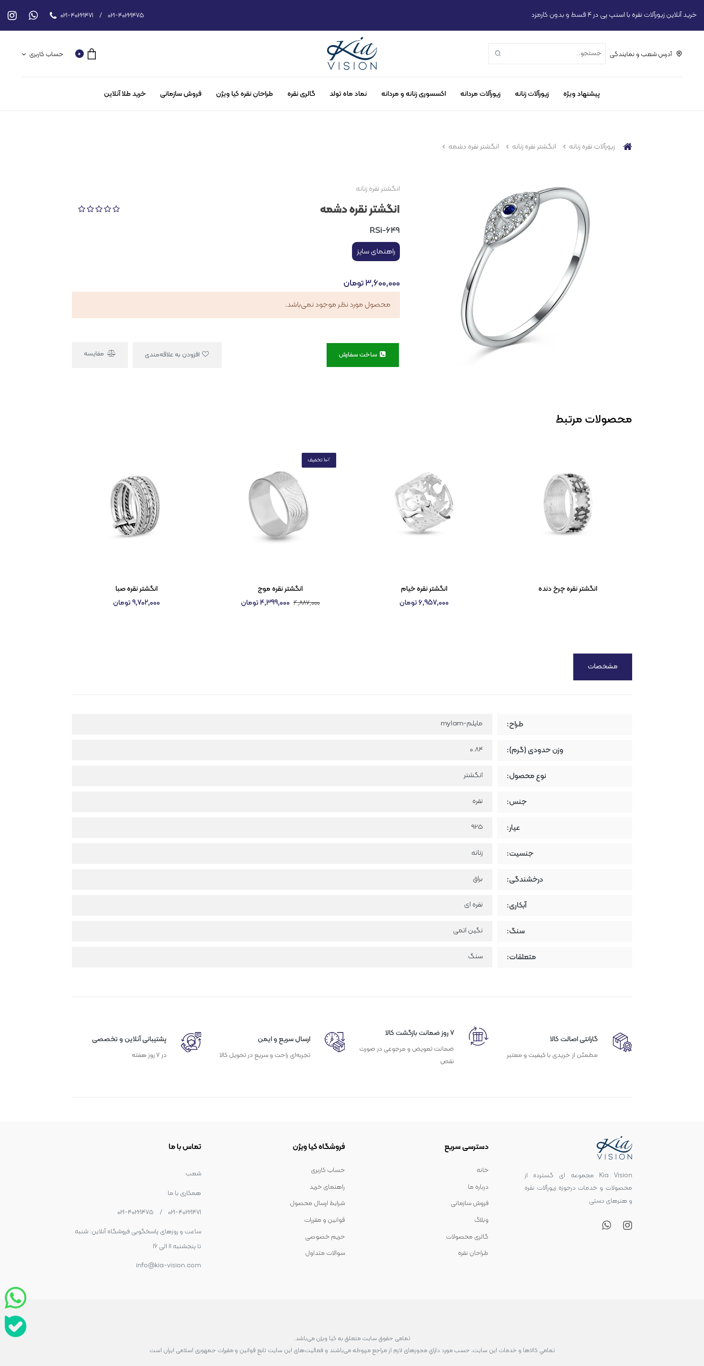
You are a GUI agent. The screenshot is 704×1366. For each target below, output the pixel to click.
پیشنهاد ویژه (581, 94)
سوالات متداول (325, 1253)
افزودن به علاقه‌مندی (173, 355)
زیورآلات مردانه (480, 94)
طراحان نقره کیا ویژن (244, 94)
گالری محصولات (467, 1237)
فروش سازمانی (181, 94)
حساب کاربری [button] (45, 54)
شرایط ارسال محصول (317, 1203)
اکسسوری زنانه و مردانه (413, 94)
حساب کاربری (328, 1170)
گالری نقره (301, 94)
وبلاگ (481, 1220)
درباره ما (478, 1187)
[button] (85, 54)
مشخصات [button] (603, 666)
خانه (482, 1170)
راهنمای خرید (327, 1187)
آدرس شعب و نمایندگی (641, 54)
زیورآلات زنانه (532, 94)
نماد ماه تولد (348, 94)
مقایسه (94, 354)
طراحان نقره (473, 1253)
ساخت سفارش (358, 355)
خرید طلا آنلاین (125, 94)
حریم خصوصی (325, 1237)
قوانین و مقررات (324, 1220)
